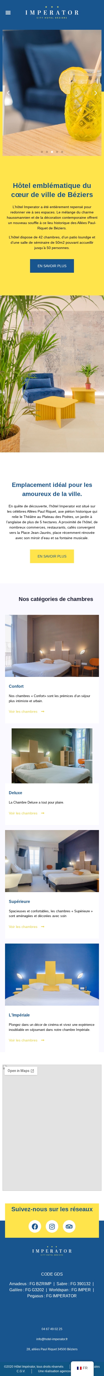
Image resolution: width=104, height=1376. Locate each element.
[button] (8, 12)
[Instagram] (52, 1226)
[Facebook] (35, 1226)
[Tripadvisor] (69, 1226)
